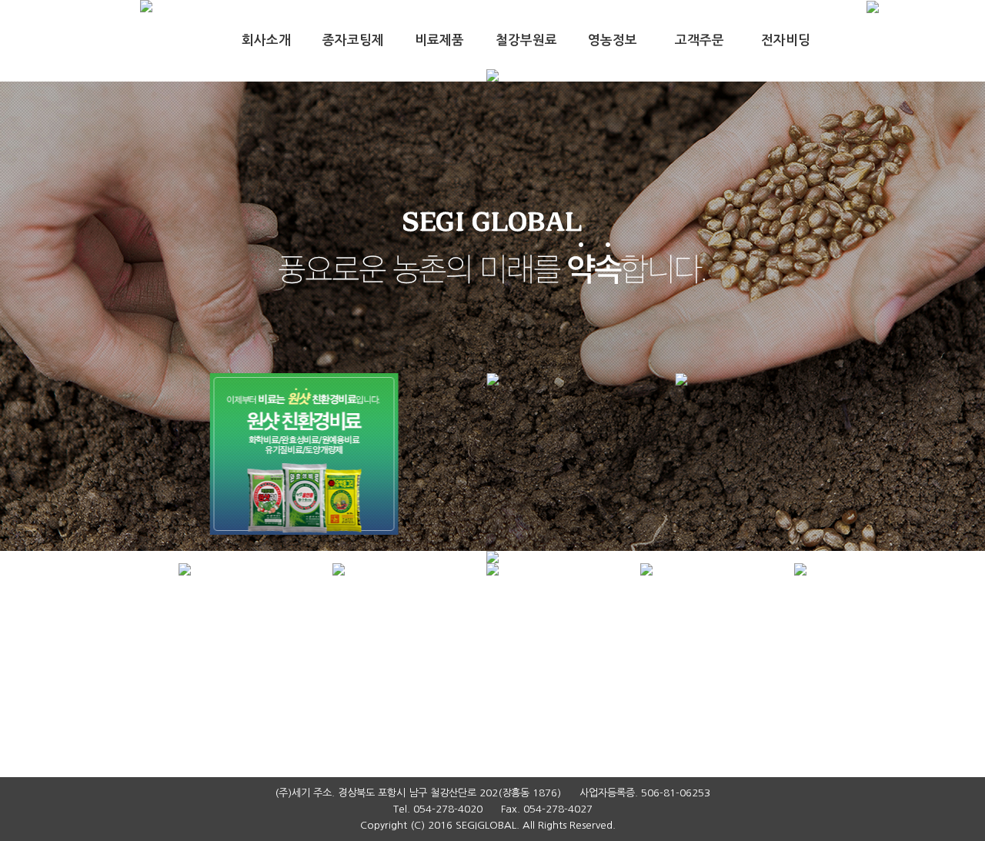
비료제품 (439, 40)
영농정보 (612, 40)
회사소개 (266, 40)
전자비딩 (785, 40)
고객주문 (699, 40)
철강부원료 (526, 40)
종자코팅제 (353, 40)
